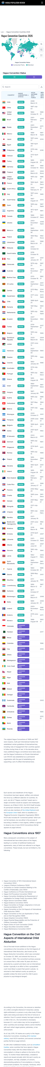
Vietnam (10, 156)
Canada (9, 216)
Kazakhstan (11, 296)
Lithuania (10, 539)
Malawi (9, 689)
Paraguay (10, 420)
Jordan (9, 344)
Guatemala (10, 700)
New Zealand (11, 478)
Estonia (9, 574)
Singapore (10, 447)
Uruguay (10, 512)
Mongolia (10, 506)
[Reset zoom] (41, 55)
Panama (10, 490)
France (9, 183)
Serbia (9, 431)
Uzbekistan (11, 242)
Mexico (9, 134)
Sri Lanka (10, 284)
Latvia (9, 556)
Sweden (10, 357)
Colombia (10, 643)
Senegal (10, 694)
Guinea (9, 717)
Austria (9, 398)
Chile (8, 301)
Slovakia (10, 466)
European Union (11, 812)
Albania (9, 545)
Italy (8, 194)
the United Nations (28, 810)
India (8, 102)
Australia (10, 271)
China (9, 107)
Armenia (10, 534)
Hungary (10, 392)
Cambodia (10, 706)
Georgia (9, 501)
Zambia (9, 290)
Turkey (9, 161)
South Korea (11, 200)
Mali (8, 683)
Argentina (10, 211)
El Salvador (11, 436)
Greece (9, 379)
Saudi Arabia (11, 253)
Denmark (10, 442)
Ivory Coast (11, 666)
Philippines (10, 150)
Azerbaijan (10, 368)
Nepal (9, 672)
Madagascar (11, 660)
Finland (9, 459)
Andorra (10, 615)
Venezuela (10, 264)
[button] (42, 2)
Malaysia (10, 248)
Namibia (10, 517)
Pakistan (10, 632)
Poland (9, 237)
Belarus (9, 409)
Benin (9, 723)
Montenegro (11, 596)
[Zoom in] (41, 44)
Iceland (9, 608)
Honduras (10, 351)
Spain (9, 205)
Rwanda (10, 729)
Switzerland (11, 403)
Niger (9, 677)
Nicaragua (10, 414)
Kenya (9, 637)
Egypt (9, 145)
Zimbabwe (10, 712)
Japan (9, 139)
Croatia (9, 495)
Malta (9, 602)
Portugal (10, 374)
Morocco (10, 230)
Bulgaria (10, 425)
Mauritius (10, 580)
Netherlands (11, 312)
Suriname (10, 591)
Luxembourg (11, 585)
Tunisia (9, 326)
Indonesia (10, 626)
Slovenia (10, 550)
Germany (10, 167)
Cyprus (9, 569)
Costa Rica (10, 484)
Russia (9, 127)
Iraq (8, 649)
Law (2, 32)
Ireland (9, 471)
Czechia (10, 363)
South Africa (11, 189)
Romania (10, 307)
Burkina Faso (11, 277)
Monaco (10, 620)
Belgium (9, 333)
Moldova (10, 528)
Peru (8, 259)
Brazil (9, 119)
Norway (9, 453)
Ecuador (10, 319)
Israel (9, 386)
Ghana (9, 655)
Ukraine (9, 223)
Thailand (10, 172)
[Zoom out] (41, 49)
